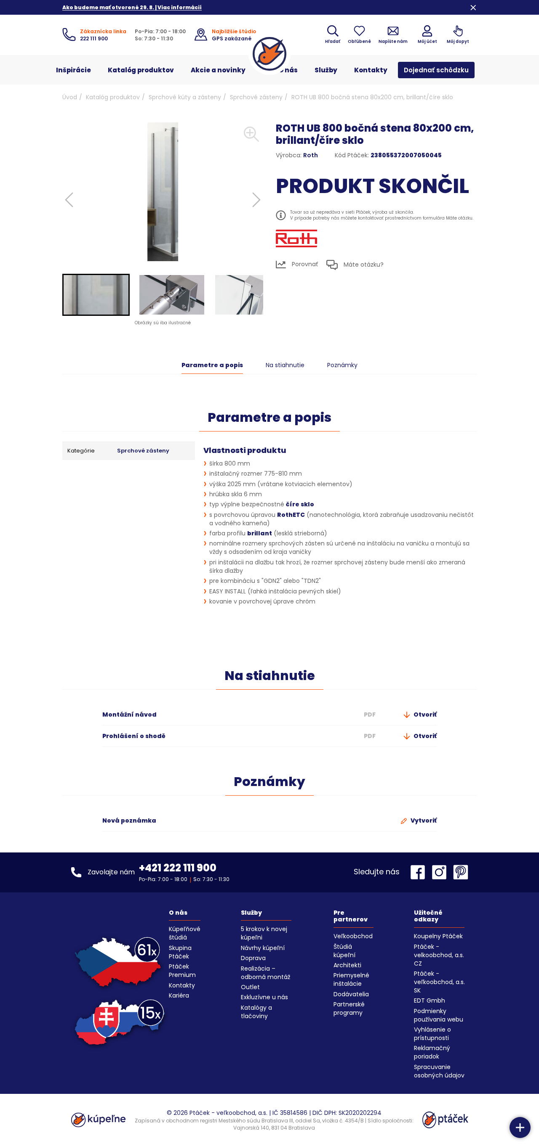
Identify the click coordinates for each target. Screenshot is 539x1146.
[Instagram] (441, 872)
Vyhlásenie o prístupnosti (432, 1033)
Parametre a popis (212, 365)
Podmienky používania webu (438, 1015)
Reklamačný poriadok (432, 1052)
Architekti (347, 965)
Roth (310, 155)
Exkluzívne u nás (264, 997)
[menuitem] (96, 295)
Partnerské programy (349, 1008)
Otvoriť (424, 714)
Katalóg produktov (141, 70)
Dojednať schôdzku (436, 70)
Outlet (250, 987)
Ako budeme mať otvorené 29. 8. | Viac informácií (132, 7)
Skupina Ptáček (180, 952)
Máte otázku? (363, 264)
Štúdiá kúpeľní (344, 950)
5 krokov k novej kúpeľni (264, 933)
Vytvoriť (423, 820)
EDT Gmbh (429, 1000)
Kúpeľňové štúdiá (184, 933)
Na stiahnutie (285, 365)
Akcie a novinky (218, 70)
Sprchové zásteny (256, 97)
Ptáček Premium (182, 970)
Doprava (253, 958)
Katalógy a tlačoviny (256, 1011)
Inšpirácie (73, 70)
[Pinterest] (460, 872)
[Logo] (269, 54)
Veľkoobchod (353, 936)
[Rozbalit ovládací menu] (520, 1127)
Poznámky (342, 365)
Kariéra (179, 995)
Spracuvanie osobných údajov (439, 1071)
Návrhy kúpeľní (263, 948)
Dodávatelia (351, 994)
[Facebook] (420, 872)
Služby (326, 70)
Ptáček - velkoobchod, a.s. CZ (439, 955)
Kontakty (370, 70)
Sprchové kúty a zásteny (185, 97)
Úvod (69, 97)
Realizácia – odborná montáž (265, 972)
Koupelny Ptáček (438, 936)
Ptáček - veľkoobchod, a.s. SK (439, 982)
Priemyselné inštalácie (351, 979)
